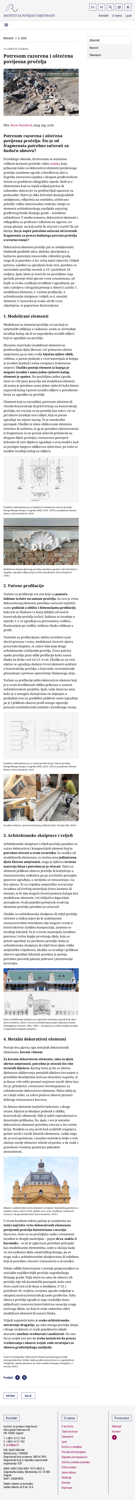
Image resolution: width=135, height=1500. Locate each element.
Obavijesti (95, 55)
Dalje (28, 1395)
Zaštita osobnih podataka (76, 1462)
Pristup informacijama (74, 1452)
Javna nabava (69, 1472)
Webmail (116, 1426)
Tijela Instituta (70, 1431)
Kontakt (104, 15)
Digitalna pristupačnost (74, 1457)
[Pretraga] (110, 7)
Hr (101, 7)
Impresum (67, 1487)
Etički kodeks (69, 1467)
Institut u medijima (72, 1447)
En (92, 7)
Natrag (10, 1395)
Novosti (93, 47)
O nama (117, 15)
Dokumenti (67, 1436)
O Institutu (67, 1426)
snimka (55, 164)
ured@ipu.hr (12, 1445)
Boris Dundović (21, 125)
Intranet (116, 1431)
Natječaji (66, 1477)
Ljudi (128, 15)
